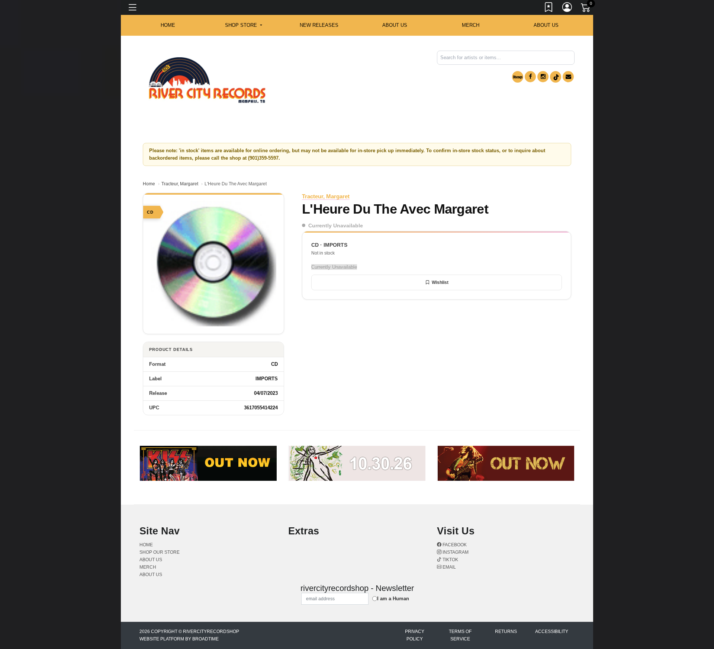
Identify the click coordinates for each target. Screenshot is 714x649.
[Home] (207, 80)
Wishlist (440, 282)
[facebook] (530, 76)
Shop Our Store (159, 552)
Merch (470, 25)
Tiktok (449, 559)
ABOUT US (394, 25)
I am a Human (393, 598)
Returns (506, 631)
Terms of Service (460, 635)
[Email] (568, 76)
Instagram (455, 552)
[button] (243, 25)
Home (149, 183)
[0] (586, 9)
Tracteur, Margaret (179, 183)
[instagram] (543, 76)
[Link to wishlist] (549, 9)
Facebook (454, 544)
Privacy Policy (414, 635)
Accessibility (551, 631)
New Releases (319, 25)
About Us (546, 25)
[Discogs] (517, 76)
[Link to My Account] (567, 9)
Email (448, 567)
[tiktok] (555, 76)
